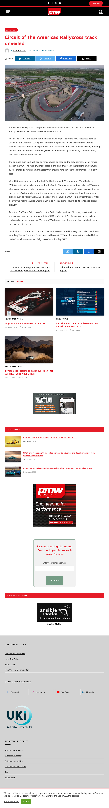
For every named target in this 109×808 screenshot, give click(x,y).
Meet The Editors (12, 659)
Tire (6, 772)
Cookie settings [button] (11, 801)
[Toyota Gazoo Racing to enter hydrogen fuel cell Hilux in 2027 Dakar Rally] (29, 349)
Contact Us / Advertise (15, 653)
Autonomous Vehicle (14, 761)
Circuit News (11, 30)
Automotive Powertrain (15, 766)
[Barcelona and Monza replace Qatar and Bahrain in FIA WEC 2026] (80, 302)
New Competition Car (15, 319)
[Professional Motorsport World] (54, 11)
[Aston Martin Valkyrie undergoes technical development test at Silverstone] (13, 472)
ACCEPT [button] (26, 801)
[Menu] (8, 11)
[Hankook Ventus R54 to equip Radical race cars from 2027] (13, 441)
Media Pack (10, 664)
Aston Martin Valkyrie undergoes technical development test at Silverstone (57, 468)
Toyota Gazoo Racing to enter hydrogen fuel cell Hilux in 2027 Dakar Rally (29, 372)
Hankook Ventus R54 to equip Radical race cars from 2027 (49, 437)
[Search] (100, 11)
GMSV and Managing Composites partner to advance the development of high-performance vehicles (59, 454)
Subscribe (96, 3)
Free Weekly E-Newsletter (17, 670)
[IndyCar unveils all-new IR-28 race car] (29, 302)
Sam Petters (19, 50)
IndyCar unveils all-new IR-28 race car (25, 323)
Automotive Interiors (14, 750)
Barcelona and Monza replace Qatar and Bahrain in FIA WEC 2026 (77, 325)
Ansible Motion (54, 624)
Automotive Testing (13, 755)
